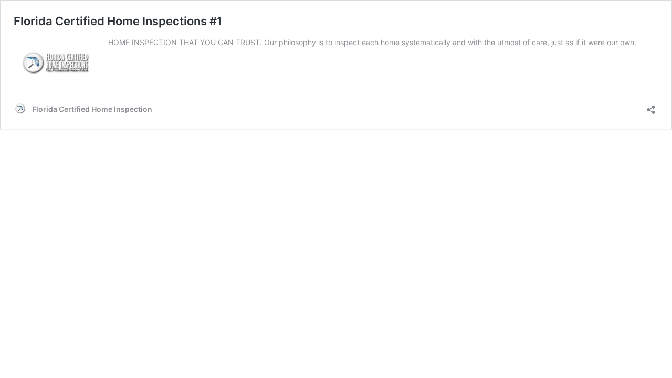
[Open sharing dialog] (651, 106)
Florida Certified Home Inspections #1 (118, 21)
